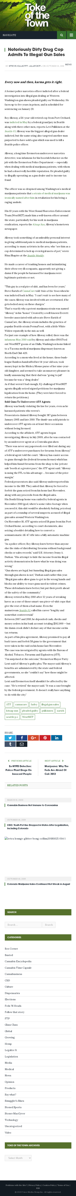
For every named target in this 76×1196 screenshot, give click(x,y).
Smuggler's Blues (14, 1100)
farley (34, 704)
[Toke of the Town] (41, 13)
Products (10, 1088)
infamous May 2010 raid (18, 339)
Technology (11, 1120)
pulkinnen (47, 710)
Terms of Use (63, 1185)
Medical (9, 1069)
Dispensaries (12, 993)
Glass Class (11, 1024)
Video (8, 1132)
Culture (9, 986)
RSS (38, 1188)
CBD (7, 980)
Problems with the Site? (16, 1185)
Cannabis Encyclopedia (18, 961)
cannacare (21, 704)
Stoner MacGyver (15, 1113)
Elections (10, 999)
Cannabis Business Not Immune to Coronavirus (32, 805)
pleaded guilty (30, 710)
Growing (10, 1037)
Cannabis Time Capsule (18, 967)
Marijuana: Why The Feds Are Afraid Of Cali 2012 (56, 770)
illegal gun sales (50, 704)
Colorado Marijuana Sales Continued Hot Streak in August (38, 884)
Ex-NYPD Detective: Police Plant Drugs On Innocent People (19, 770)
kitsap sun (12, 710)
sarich (60, 710)
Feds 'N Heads (13, 1005)
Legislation (11, 1056)
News (68, 64)
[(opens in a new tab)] (38, 797)
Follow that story (14, 1012)
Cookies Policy (49, 1185)
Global (8, 1031)
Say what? (10, 1094)
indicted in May (18, 122)
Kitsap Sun (39, 224)
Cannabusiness (13, 974)
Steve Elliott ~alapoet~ (25, 66)
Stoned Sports (13, 1107)
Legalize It (11, 1050)
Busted (9, 955)
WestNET (28, 717)
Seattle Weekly (35, 255)
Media (8, 1062)
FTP (7, 1018)
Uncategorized (13, 1126)
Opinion (9, 1082)
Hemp (8, 1043)
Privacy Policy (35, 1185)
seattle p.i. (12, 717)
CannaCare (28, 291)
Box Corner (11, 948)
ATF (8, 704)
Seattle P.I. (10, 131)
